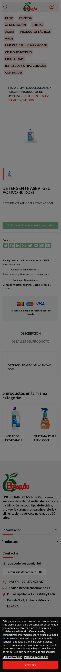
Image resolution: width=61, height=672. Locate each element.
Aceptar (30, 665)
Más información (12, 656)
